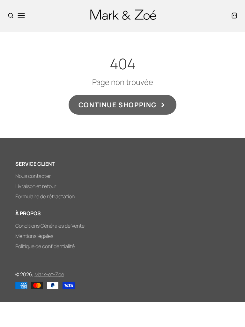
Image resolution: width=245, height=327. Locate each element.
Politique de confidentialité (45, 246)
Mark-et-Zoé (49, 274)
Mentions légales (34, 236)
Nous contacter (33, 175)
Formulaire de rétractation (45, 196)
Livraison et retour (35, 186)
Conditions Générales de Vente (50, 225)
